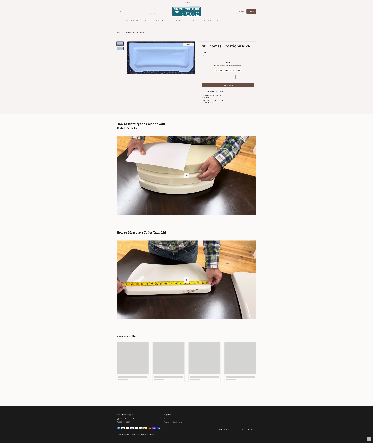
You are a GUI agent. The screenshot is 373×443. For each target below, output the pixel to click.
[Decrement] (222, 77)
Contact (196, 21)
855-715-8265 (124, 422)
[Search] (152, 11)
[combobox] (133, 11)
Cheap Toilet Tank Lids (130, 434)
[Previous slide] (159, 2)
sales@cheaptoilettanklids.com (132, 419)
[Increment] (233, 77)
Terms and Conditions (173, 422)
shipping (222, 65)
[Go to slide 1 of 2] (120, 43)
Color (204, 52)
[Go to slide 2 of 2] (120, 48)
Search (167, 419)
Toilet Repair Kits (212, 21)
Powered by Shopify (148, 434)
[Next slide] (214, 2)
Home (118, 21)
